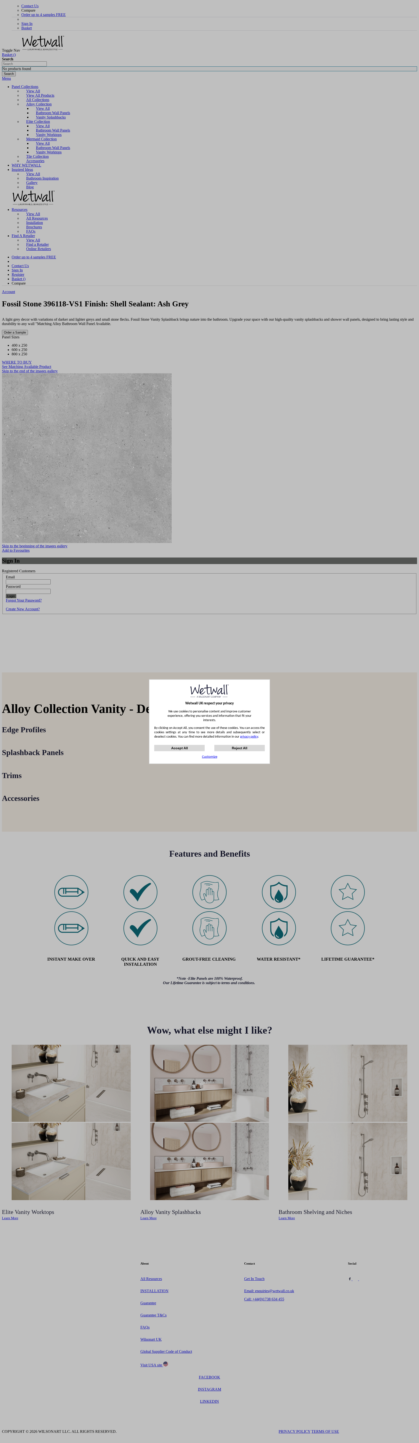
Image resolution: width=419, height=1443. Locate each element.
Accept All (179, 748)
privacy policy (249, 737)
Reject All (239, 748)
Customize (209, 757)
